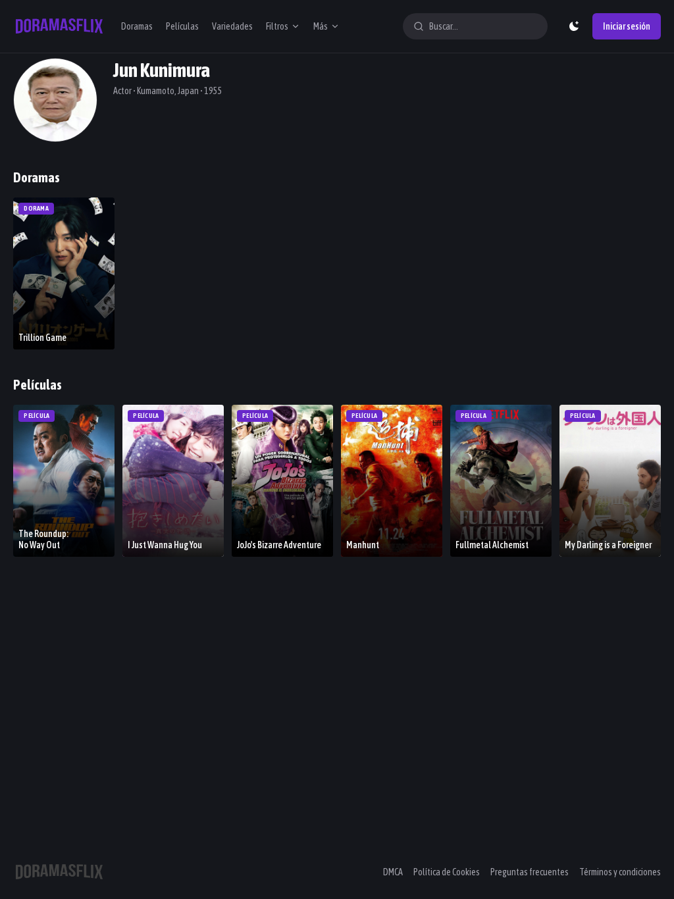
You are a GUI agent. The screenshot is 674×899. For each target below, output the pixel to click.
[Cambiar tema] (573, 26)
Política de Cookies (446, 872)
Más (320, 26)
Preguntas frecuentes (529, 872)
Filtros (277, 26)
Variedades (232, 26)
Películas (182, 26)
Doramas (137, 26)
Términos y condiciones (620, 872)
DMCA (393, 872)
